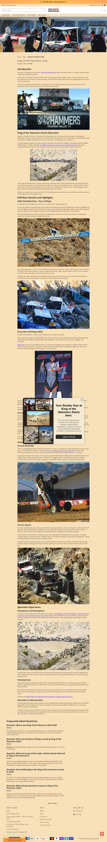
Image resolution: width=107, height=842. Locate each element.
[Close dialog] (82, 400)
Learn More (68, 436)
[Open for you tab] (102, 834)
